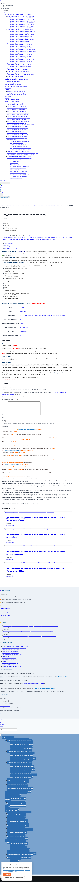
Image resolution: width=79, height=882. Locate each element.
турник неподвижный (37, 315)
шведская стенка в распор (23, 239)
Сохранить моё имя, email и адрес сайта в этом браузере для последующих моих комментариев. (29, 423)
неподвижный (23, 331)
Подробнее (9, 525)
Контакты (5, 10)
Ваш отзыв (5, 414)
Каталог (5, 3)
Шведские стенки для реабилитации (11, 666)
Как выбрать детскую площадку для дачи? (33, 683)
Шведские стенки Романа (48, 237)
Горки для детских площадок (10, 663)
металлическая (24, 327)
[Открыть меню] (1, 194)
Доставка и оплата (8, 5)
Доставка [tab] (6, 245)
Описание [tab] (7, 241)
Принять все (7, 874)
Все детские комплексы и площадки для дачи (14, 648)
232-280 (22, 335)
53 (20, 319)
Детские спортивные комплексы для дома (40, 235)
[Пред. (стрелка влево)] (0, 733)
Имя (3, 417)
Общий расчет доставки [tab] (10, 248)
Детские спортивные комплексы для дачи (13, 654)
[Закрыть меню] (0, 735)
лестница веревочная (25, 315)
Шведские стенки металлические (32, 237)
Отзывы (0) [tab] (7, 247)
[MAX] (1, 187)
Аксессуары (5, 656)
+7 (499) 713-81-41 (5, 706)
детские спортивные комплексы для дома (47, 301)
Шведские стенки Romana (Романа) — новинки (42, 239)
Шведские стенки (18, 237)
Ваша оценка (6, 399)
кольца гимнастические (53, 315)
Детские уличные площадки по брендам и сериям (15, 646)
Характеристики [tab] (8, 243)
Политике (5, 868)
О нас (4, 6)
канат (44, 315)
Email (3, 420)
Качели (4, 661)
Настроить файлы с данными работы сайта (14, 877)
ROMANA (12, 239)
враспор (22, 323)
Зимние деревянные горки (9, 664)
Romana (22, 307)
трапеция (62, 315)
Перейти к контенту (5, 0)
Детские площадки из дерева (10, 651)
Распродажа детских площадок (10, 649)
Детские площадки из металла (10, 653)
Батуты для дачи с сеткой (9, 658)
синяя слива (23, 311)
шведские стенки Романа (38, 303)
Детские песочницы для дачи (10, 659)
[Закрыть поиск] (1, 877)
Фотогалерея (6, 8)
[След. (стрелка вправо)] (1, 733)
